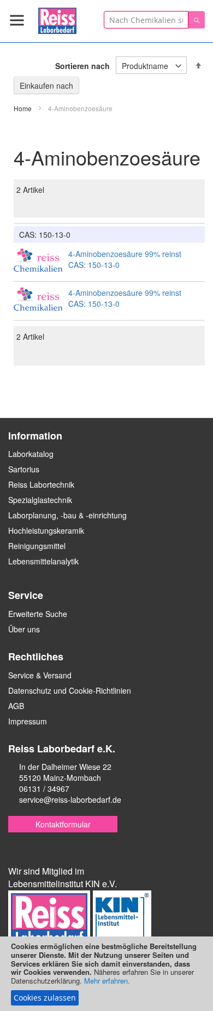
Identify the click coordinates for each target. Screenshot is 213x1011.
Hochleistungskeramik (46, 530)
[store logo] (57, 19)
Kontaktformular (63, 824)
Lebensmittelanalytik (43, 561)
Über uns (24, 629)
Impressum (27, 721)
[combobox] (146, 19)
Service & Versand (40, 675)
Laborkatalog (31, 453)
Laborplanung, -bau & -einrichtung (67, 515)
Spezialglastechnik (40, 499)
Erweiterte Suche (37, 613)
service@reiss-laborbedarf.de (70, 799)
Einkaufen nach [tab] (46, 85)
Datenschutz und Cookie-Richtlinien (69, 690)
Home (23, 108)
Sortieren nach (82, 65)
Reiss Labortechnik (41, 484)
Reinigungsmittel (37, 545)
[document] (106, 974)
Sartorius (23, 469)
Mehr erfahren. (107, 980)
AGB (16, 705)
